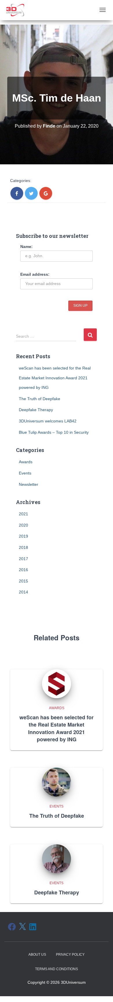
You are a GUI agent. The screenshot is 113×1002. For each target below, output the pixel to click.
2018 (23, 547)
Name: (26, 246)
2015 (23, 581)
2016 (23, 569)
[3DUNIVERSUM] (15, 10)
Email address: (35, 274)
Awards (25, 461)
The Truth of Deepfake (39, 398)
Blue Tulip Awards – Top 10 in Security (54, 432)
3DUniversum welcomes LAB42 (47, 421)
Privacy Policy (70, 955)
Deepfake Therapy (36, 409)
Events (25, 473)
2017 (23, 558)
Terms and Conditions (56, 969)
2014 (23, 592)
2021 (23, 514)
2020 (23, 525)
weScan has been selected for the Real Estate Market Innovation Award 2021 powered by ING (55, 378)
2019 (23, 536)
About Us (37, 955)
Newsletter (28, 484)
